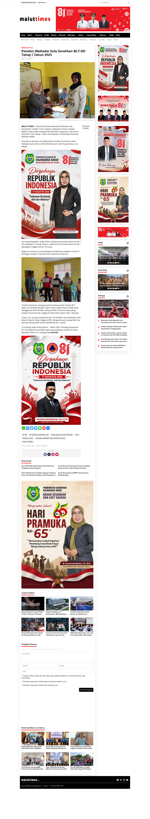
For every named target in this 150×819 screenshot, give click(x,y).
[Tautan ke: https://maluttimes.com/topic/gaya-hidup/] (127, 270)
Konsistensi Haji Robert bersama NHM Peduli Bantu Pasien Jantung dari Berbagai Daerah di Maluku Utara (112, 285)
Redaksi (45, 786)
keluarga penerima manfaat (62, 435)
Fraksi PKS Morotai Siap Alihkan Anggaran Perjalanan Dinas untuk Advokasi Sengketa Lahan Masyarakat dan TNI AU (38, 474)
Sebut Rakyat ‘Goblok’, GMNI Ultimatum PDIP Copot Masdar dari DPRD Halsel (112, 257)
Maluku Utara (27, 48)
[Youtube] (57, 454)
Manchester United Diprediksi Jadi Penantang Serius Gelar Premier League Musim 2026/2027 (113, 322)
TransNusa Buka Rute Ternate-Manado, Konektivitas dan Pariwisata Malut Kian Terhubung (80, 613)
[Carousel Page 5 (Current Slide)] (118, 262)
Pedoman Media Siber (56, 786)
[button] (128, 2)
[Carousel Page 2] (111, 262)
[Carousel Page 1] (108, 262)
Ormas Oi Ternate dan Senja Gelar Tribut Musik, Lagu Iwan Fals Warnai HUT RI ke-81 (56, 634)
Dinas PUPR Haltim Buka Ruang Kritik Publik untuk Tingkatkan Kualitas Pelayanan (37, 467)
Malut (22, 59)
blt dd (24, 435)
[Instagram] (53, 454)
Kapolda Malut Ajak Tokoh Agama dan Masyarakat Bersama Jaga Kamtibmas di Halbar (32, 634)
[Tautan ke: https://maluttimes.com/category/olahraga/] (127, 296)
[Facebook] (45, 454)
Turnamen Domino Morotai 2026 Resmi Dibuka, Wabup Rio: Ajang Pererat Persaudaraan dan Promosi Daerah (113, 347)
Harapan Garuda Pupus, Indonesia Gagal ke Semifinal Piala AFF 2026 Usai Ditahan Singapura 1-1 (114, 334)
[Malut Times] (38, 19)
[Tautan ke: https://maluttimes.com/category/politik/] (127, 243)
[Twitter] (49, 454)
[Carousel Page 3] (113, 262)
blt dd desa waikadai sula (38, 435)
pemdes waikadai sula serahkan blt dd (50, 438)
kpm (77, 435)
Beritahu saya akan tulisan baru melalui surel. (40, 685)
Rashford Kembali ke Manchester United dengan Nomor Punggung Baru (113, 328)
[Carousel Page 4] (116, 262)
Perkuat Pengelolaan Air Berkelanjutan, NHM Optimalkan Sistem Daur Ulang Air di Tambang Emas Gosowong (57, 613)
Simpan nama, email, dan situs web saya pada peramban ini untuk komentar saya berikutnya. (53, 677)
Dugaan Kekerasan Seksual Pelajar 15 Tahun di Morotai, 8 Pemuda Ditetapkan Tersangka (32, 613)
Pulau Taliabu (28, 59)
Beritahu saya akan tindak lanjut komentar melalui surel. (44, 681)
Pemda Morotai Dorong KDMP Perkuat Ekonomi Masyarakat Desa (73, 474)
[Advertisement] (57, 710)
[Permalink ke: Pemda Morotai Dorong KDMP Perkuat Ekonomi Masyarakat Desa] (32, 759)
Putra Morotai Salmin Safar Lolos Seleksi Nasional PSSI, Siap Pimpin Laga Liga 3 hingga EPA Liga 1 (114, 340)
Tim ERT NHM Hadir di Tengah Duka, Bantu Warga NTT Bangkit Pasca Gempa (80, 768)
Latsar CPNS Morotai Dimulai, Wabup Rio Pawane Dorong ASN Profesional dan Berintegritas (56, 768)
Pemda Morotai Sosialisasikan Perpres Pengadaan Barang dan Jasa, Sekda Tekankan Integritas (74, 467)
